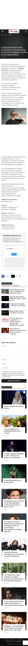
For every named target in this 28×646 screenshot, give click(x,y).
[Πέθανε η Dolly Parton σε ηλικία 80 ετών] (14, 399)
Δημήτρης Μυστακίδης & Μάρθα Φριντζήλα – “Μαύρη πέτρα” (18, 298)
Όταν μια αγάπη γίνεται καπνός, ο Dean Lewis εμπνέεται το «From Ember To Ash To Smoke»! (14, 603)
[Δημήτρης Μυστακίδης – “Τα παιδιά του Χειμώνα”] (5, 312)
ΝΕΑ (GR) (10, 35)
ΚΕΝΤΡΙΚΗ (7, 640)
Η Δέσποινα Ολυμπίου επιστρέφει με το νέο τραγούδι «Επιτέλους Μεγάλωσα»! (14, 554)
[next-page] (5, 338)
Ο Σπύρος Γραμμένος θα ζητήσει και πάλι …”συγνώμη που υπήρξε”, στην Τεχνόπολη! (14, 455)
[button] (2, 31)
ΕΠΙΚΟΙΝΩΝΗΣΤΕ (17, 641)
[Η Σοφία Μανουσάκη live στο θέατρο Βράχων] (14, 473)
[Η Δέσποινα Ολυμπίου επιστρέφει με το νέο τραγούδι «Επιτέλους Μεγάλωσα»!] (14, 547)
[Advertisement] (14, 15)
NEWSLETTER (19, 640)
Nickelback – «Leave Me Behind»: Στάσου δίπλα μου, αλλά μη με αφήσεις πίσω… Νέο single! (14, 628)
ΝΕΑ (6, 35)
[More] (19, 276)
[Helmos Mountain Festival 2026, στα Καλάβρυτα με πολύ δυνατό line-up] (5, 291)
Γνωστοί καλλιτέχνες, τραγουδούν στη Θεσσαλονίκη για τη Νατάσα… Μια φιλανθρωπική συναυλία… (17, 321)
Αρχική (2, 35)
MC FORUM (12, 640)
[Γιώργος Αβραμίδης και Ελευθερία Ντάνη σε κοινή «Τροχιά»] (14, 424)
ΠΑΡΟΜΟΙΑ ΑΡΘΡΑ (6, 283)
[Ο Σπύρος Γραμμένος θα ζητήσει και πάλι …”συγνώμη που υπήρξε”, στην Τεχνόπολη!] (14, 449)
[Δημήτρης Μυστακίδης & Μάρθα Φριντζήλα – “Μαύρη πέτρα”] (5, 298)
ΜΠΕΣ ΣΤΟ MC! (10, 641)
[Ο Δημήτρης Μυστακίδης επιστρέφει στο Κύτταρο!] (5, 305)
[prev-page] (2, 338)
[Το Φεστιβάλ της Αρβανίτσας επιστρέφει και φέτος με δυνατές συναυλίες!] (5, 330)
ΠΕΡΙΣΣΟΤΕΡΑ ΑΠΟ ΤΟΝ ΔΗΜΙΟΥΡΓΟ (11, 285)
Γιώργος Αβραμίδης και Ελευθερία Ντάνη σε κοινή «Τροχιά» (12, 431)
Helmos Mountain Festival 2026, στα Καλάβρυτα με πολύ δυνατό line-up (17, 291)
